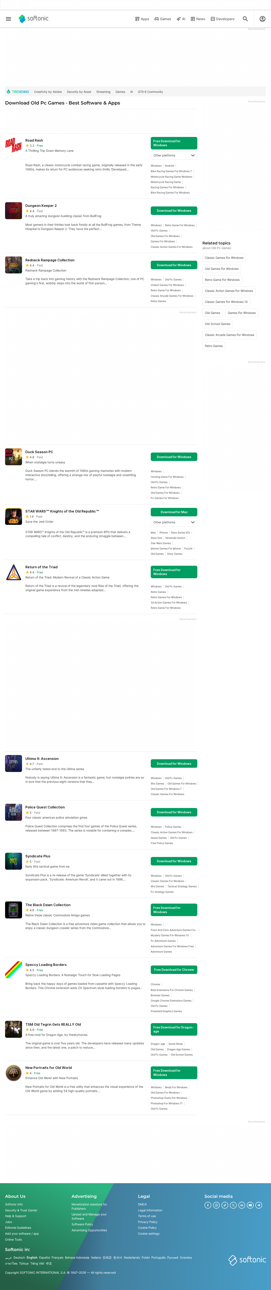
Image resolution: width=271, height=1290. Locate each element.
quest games (159, 837)
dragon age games (178, 1049)
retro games (158, 301)
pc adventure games (163, 940)
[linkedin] (241, 1205)
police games (173, 826)
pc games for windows (165, 498)
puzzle (188, 548)
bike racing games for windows (170, 192)
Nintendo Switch (175, 537)
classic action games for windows (171, 246)
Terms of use (147, 1216)
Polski (146, 1257)
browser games (160, 995)
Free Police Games (162, 843)
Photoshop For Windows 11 (167, 1103)
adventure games (161, 951)
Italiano (96, 1257)
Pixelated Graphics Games (166, 1011)
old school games (182, 1054)
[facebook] (208, 1205)
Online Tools (13, 1239)
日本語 (107, 1257)
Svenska (186, 1257)
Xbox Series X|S (180, 532)
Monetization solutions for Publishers (89, 1206)
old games (157, 553)
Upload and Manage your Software (89, 1216)
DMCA (142, 1204)
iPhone (163, 532)
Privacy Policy (148, 1222)
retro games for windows (166, 597)
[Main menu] (8, 18)
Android (169, 165)
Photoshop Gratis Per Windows (169, 1097)
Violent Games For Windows (167, 285)
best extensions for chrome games (172, 990)
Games (165, 19)
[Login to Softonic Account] (262, 18)
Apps (145, 19)
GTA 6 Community (150, 91)
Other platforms (164, 155)
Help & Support (15, 1216)
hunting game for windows (167, 476)
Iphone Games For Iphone (166, 548)
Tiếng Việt (37, 1263)
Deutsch (19, 1257)
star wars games (161, 543)
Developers (225, 19)
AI (183, 19)
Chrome (155, 984)
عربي (8, 1257)
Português (158, 1257)
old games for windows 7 (166, 788)
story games (174, 553)
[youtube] (250, 1205)
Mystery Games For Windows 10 (170, 935)
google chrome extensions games (171, 1000)
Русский (172, 1257)
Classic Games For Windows (167, 794)
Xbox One (156, 537)
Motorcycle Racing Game (166, 182)
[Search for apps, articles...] (245, 18)
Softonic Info (14, 1204)
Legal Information (150, 1210)
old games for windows (165, 236)
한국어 (117, 1257)
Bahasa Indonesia (77, 1257)
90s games (157, 783)
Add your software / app (22, 1233)
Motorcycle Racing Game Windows (171, 176)
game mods (176, 1043)
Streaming (103, 91)
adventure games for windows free (172, 946)
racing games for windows (167, 187)
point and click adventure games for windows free (174, 930)
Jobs (8, 1222)
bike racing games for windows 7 (171, 171)
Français (57, 1257)
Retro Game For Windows (180, 225)
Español (44, 1257)
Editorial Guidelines (18, 1227)
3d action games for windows (169, 602)
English (32, 1257)
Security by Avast (79, 91)
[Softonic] (33, 18)
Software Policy (82, 1224)
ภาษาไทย (11, 1263)
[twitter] (233, 1205)
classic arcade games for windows (172, 295)
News (200, 19)
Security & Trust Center (21, 1210)
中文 (49, 1263)
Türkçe (24, 1263)
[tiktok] (224, 1205)
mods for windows (176, 1087)
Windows (156, 165)
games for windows (163, 241)
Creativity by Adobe (48, 91)
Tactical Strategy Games (182, 886)
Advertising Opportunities (89, 1230)
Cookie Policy (147, 1227)
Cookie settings (148, 1233)
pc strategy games (162, 891)
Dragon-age (158, 1043)
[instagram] (216, 1205)
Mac (153, 532)
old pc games (159, 230)
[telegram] (258, 1205)
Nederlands (132, 1257)
